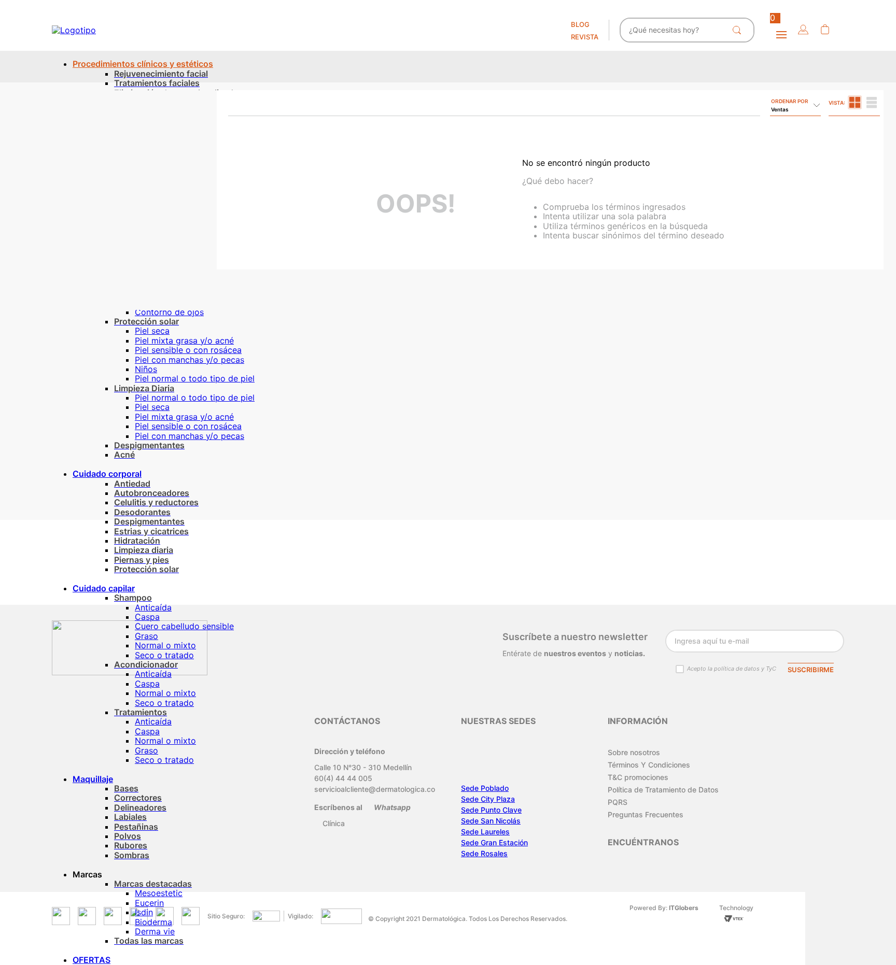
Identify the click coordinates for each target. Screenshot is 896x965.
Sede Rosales (484, 853)
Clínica (334, 823)
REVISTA (584, 37)
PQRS (617, 802)
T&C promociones (638, 777)
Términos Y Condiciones (649, 764)
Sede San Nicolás (491, 820)
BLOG (580, 24)
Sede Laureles (485, 831)
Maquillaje (93, 779)
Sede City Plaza (488, 798)
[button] (803, 30)
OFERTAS (91, 960)
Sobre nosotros (634, 752)
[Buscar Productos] (739, 30)
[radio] (855, 102)
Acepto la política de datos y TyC (731, 668)
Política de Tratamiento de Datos (663, 789)
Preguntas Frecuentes (645, 814)
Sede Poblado (485, 788)
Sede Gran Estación (494, 842)
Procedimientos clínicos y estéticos (143, 64)
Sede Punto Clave (491, 809)
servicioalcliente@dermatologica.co (374, 789)
